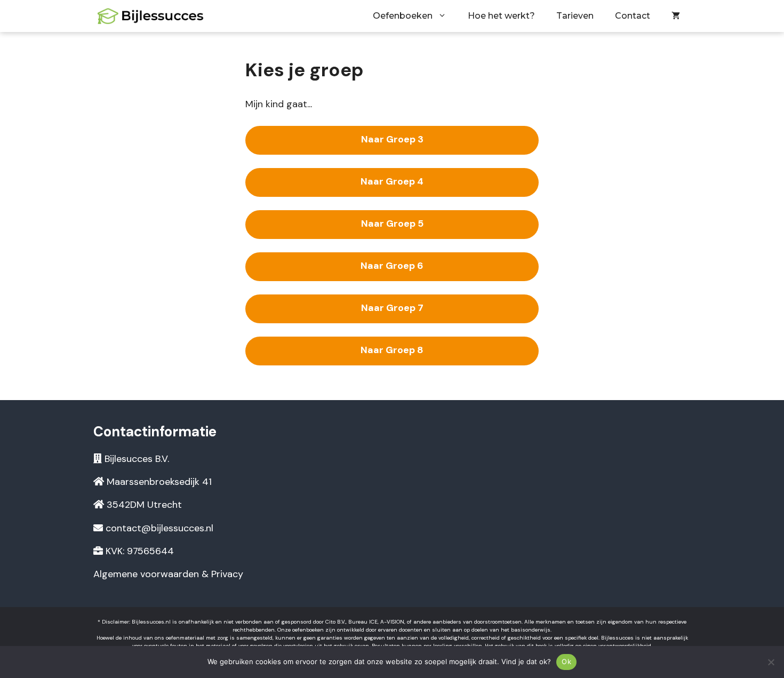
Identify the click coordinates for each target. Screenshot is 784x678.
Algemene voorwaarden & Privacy (168, 574)
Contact (632, 16)
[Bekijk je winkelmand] (676, 16)
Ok (566, 661)
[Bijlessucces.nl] (152, 16)
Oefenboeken (403, 16)
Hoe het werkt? (501, 16)
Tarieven (575, 16)
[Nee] (770, 662)
